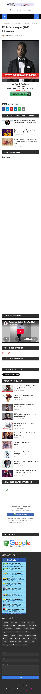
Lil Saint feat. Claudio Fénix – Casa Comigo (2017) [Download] (25, 387)
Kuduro (13, 635)
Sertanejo (6, 645)
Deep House (21, 625)
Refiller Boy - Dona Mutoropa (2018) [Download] (26, 462)
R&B (17, 104)
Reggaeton (13, 641)
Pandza (5, 638)
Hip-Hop (13, 23)
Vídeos (18, 645)
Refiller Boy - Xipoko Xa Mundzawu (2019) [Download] (25, 453)
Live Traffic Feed (13, 560)
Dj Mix (29, 625)
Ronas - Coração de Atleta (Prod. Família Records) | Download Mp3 (25, 121)
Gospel (26, 628)
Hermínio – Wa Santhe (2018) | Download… (13, 565)
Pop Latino (17, 638)
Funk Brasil (18, 628)
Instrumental (14, 632)
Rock (20, 641)
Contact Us (27, 10)
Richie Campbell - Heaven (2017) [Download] (24, 406)
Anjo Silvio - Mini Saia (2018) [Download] (23, 396)
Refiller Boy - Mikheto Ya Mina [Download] (24, 424)
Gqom (32, 628)
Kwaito (20, 635)
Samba (26, 641)
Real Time (13, 613)
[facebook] (15, 685)
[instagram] (23, 685)
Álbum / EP (31, 622)
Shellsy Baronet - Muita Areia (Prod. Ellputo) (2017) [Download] (26, 472)
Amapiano (6, 625)
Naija (34, 635)
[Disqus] (20, 231)
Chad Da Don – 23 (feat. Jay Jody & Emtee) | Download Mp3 (25, 131)
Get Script (7, 613)
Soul (12, 645)
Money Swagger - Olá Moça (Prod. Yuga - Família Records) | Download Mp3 (25, 141)
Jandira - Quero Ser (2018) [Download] (22, 443)
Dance (13, 625)
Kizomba (27, 632)
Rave (34, 638)
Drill (34, 625)
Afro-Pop (22, 622)
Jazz (21, 632)
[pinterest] (27, 685)
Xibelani (25, 645)
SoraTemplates (29, 689)
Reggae (5, 641)
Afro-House (14, 622)
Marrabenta (27, 635)
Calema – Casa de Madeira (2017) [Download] (25, 434)
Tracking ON (20, 613)
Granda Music (9, 35)
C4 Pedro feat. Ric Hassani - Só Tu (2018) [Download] (25, 415)
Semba (32, 641)
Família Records (7, 628)
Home (12, 10)
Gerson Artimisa (26, 691)
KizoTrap (5, 635)
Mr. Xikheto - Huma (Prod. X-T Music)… (12, 590)
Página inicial (5, 23)
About (19, 10)
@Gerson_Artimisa (8, 353)
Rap (29, 638)
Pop (11, 638)
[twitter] (19, 685)
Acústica (5, 622)
